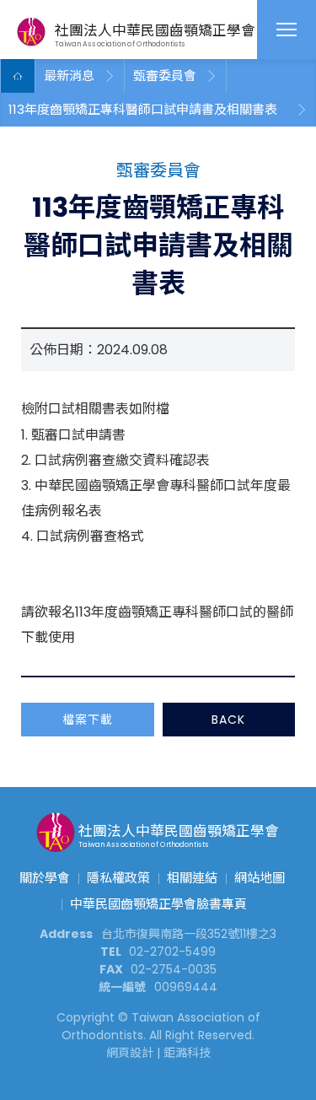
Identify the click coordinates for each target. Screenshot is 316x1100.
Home (18, 76)
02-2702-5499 (172, 951)
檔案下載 (87, 719)
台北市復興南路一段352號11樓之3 (188, 933)
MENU (286, 29)
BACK (228, 719)
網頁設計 (129, 1052)
